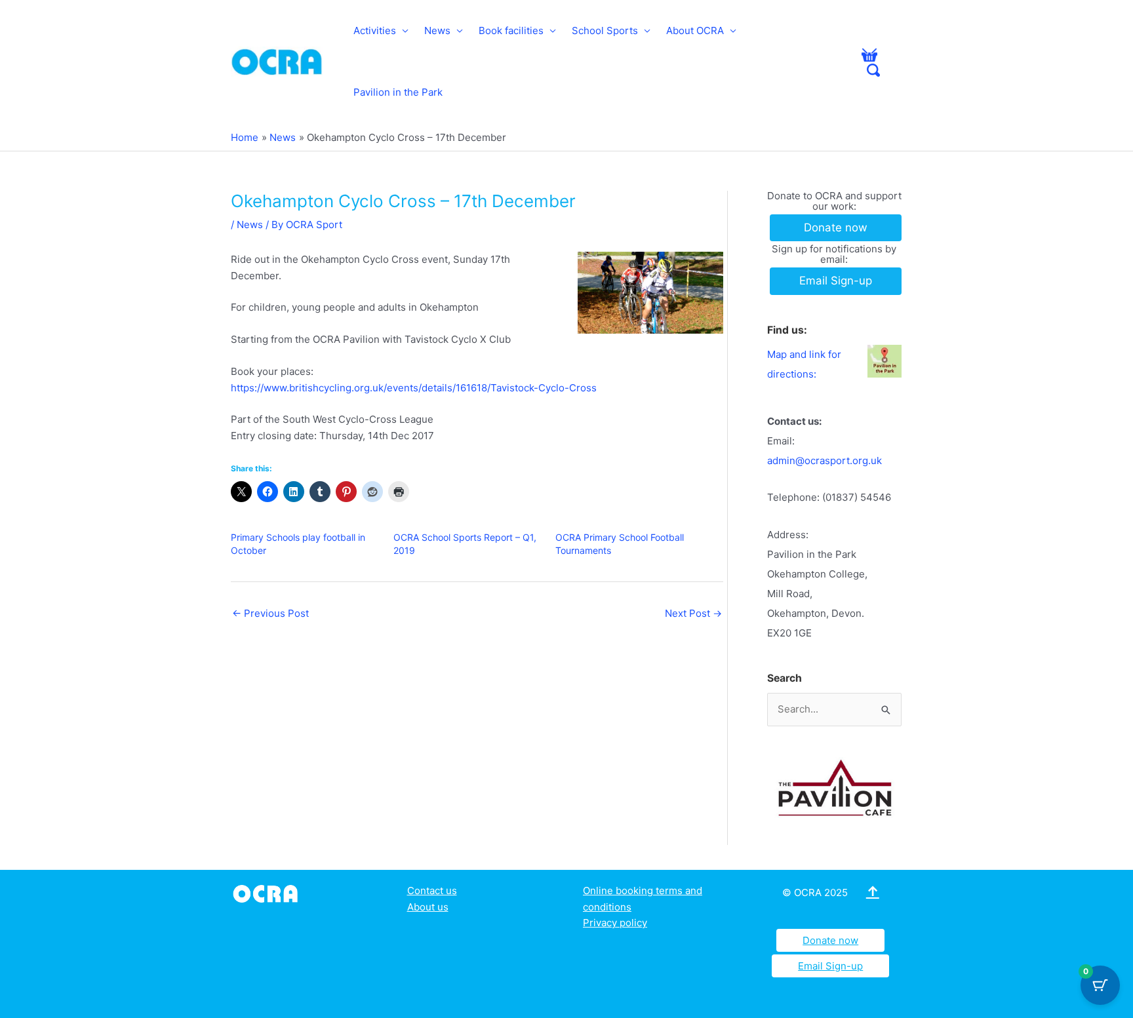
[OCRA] (268, 892)
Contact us (432, 890)
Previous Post (270, 613)
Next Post (693, 613)
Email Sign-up (830, 966)
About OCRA (695, 30)
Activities (374, 30)
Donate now (830, 940)
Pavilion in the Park (398, 92)
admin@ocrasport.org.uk (824, 460)
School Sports (605, 30)
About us (427, 907)
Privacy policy (615, 922)
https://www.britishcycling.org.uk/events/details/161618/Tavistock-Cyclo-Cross (414, 388)
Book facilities (511, 30)
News (437, 30)
